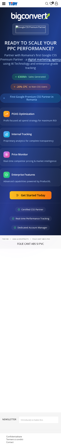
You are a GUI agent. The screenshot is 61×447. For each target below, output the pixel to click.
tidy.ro (5, 239)
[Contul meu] (56, 3)
